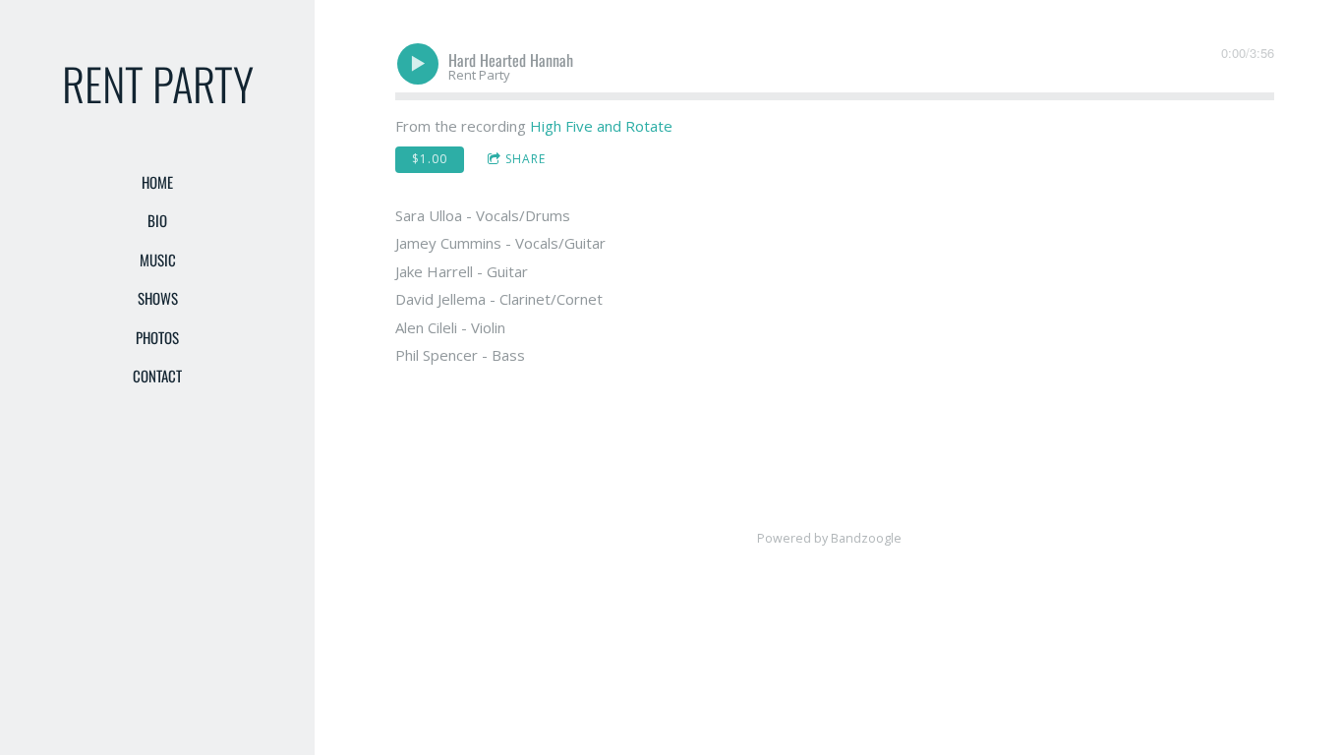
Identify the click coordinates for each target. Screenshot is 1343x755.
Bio (157, 220)
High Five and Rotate (601, 126)
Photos (157, 337)
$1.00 (429, 158)
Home (157, 182)
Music (158, 259)
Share (525, 158)
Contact (157, 375)
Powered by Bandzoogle (829, 538)
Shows (158, 298)
